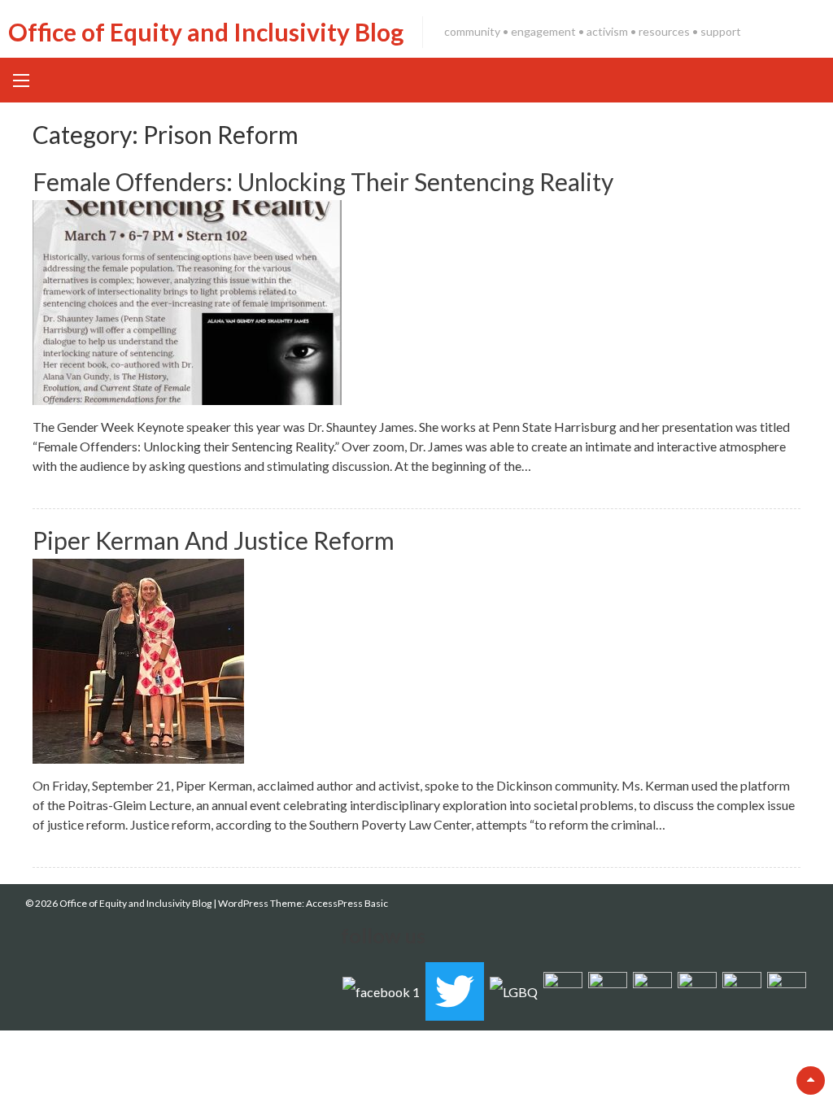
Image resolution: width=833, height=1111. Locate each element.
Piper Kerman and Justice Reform (214, 540)
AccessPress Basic (347, 903)
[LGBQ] (513, 990)
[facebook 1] (381, 990)
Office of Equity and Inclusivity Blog (205, 31)
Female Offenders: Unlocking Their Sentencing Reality (323, 181)
